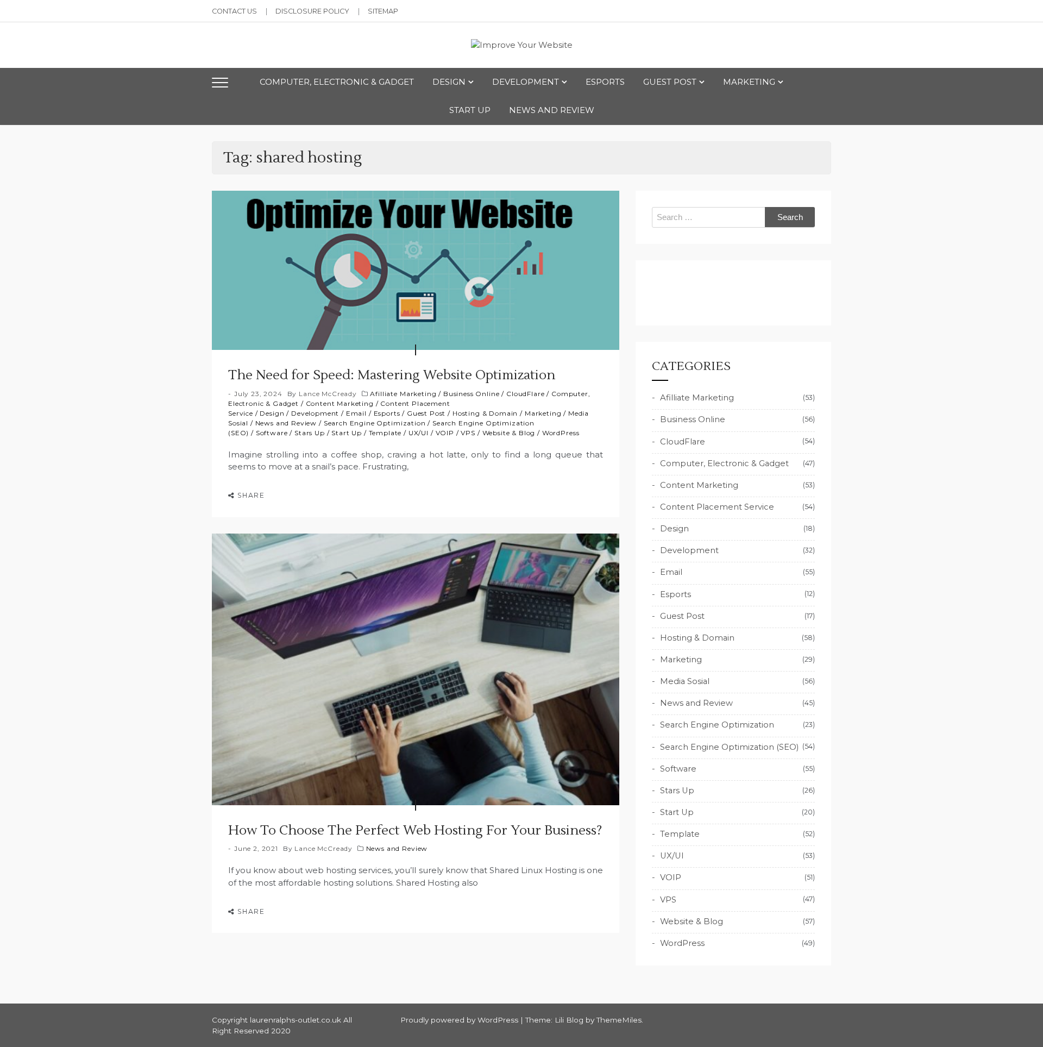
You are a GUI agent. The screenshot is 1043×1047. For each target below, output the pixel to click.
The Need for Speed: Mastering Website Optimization (391, 375)
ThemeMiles (619, 1019)
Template (385, 433)
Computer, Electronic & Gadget (337, 82)
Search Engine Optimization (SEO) (729, 747)
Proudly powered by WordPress (460, 1019)
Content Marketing (340, 403)
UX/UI (419, 433)
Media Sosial (684, 681)
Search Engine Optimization (375, 423)
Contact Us (234, 11)
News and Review (551, 110)
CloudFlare (525, 394)
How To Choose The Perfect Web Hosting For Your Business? (415, 830)
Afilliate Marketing (403, 394)
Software (272, 433)
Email (356, 413)
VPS (468, 433)
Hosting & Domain (485, 413)
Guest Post (669, 82)
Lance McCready (328, 394)
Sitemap (383, 11)
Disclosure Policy (312, 11)
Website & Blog (509, 433)
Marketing (749, 82)
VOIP (445, 433)
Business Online (471, 394)
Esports (605, 82)
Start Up (470, 110)
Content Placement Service (717, 507)
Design (449, 82)
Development (525, 82)
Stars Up (309, 433)
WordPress (561, 433)
